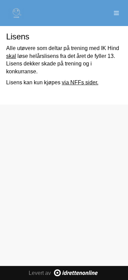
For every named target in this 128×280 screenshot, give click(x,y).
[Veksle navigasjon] (116, 13)
